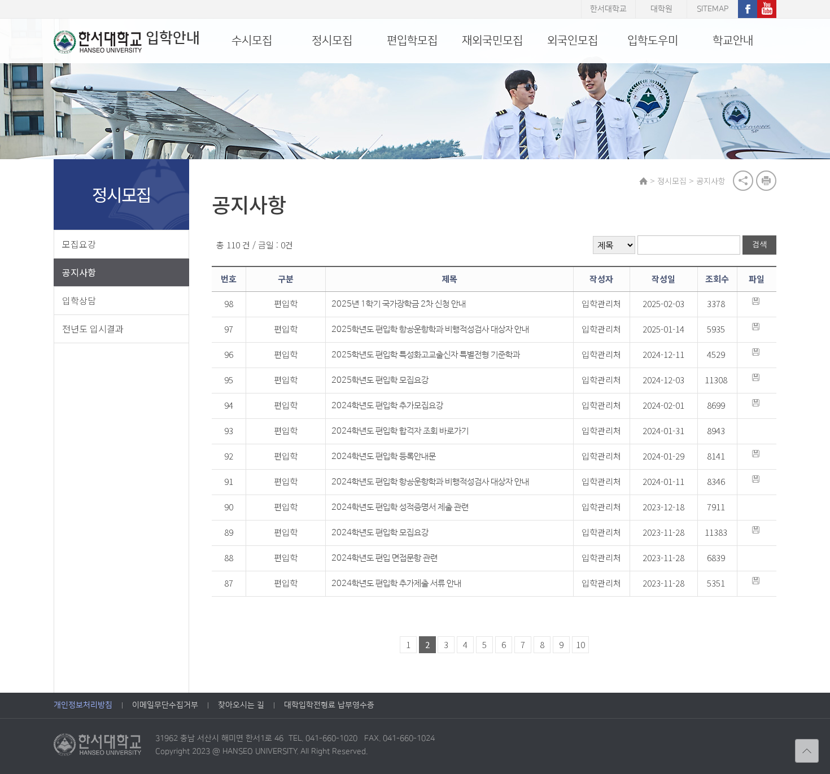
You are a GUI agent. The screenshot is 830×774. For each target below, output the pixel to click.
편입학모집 (412, 40)
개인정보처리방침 (83, 705)
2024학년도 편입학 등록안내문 (383, 456)
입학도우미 (652, 40)
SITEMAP (712, 9)
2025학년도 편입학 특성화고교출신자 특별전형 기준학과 (425, 355)
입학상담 (79, 300)
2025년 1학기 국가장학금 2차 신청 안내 (398, 304)
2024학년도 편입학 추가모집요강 (387, 405)
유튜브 (766, 9)
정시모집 (332, 40)
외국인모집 (572, 40)
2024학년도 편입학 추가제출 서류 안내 (396, 583)
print (766, 180)
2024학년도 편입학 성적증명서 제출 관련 (400, 507)
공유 (743, 180)
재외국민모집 (492, 40)
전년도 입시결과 (93, 328)
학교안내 (733, 40)
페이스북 (747, 9)
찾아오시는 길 (241, 705)
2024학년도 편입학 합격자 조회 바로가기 (400, 431)
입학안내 (173, 38)
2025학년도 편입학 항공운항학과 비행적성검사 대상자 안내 (430, 329)
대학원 (661, 9)
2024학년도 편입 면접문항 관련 (384, 558)
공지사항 (79, 272)
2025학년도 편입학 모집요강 (380, 380)
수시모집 (251, 40)
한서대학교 (608, 9)
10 (580, 644)
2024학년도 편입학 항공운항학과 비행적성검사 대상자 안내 (430, 482)
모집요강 (79, 244)
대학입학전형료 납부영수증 (329, 705)
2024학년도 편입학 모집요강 (380, 532)
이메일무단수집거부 (165, 705)
